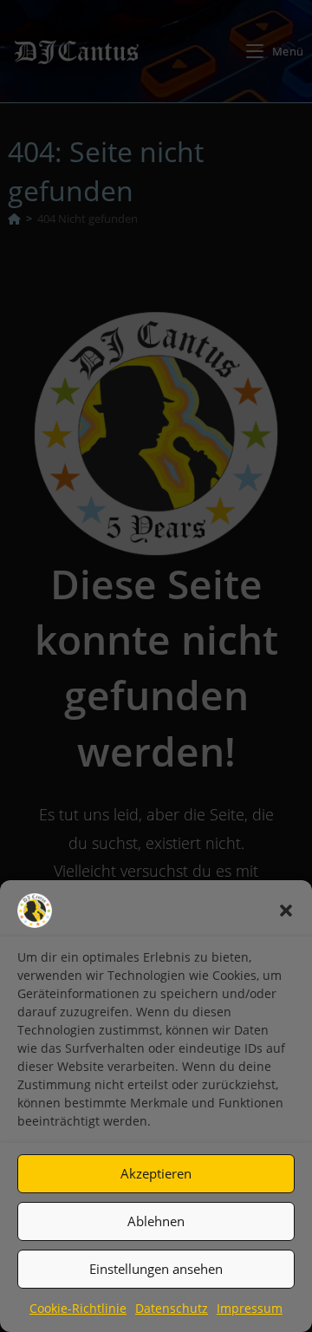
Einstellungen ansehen (156, 1268)
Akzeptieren (156, 1173)
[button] (286, 910)
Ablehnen (156, 1221)
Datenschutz (171, 1308)
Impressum (250, 1308)
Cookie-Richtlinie (78, 1308)
